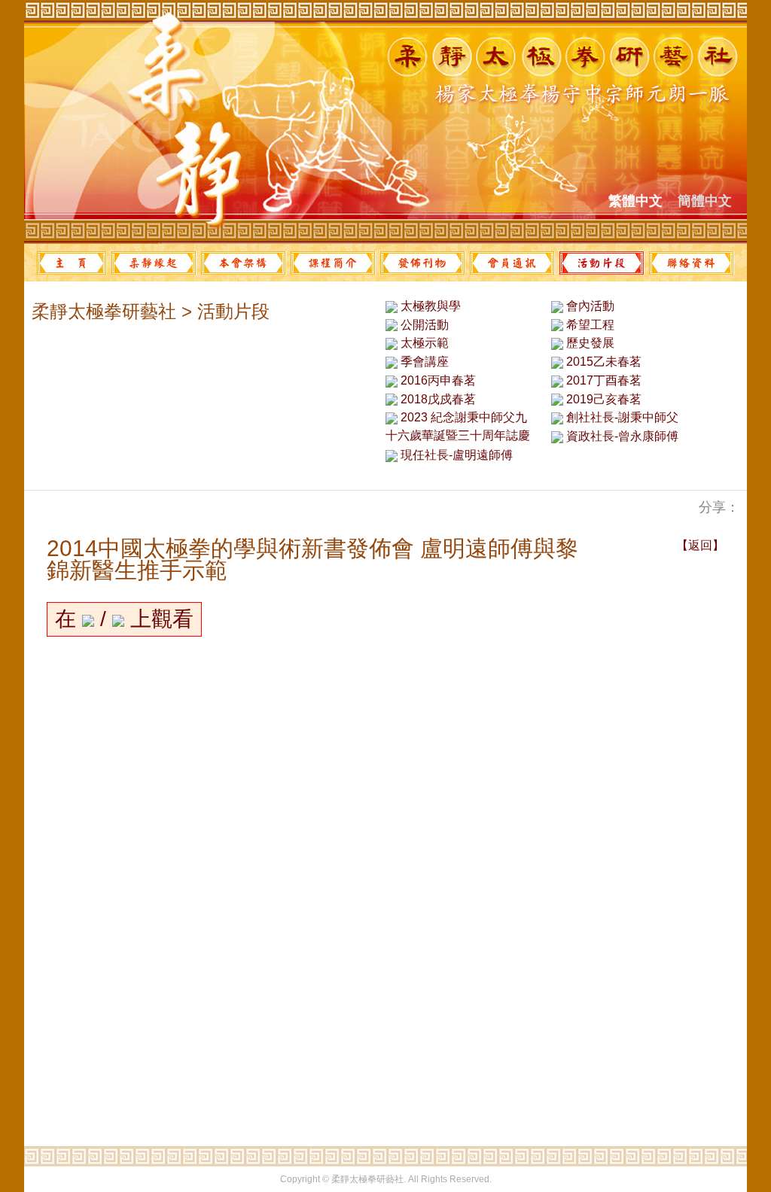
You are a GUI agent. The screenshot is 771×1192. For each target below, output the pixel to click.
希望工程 (588, 324)
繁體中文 (635, 200)
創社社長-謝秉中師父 (620, 417)
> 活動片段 (223, 311)
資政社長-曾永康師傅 (620, 436)
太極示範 (423, 342)
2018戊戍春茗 (437, 399)
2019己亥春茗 (602, 399)
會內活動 (588, 306)
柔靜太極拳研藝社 (104, 311)
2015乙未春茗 (602, 361)
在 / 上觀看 (124, 619)
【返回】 (700, 545)
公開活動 (423, 324)
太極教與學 (429, 306)
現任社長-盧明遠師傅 (455, 455)
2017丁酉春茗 (602, 380)
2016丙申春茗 (437, 380)
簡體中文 (705, 200)
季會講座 (423, 361)
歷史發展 (588, 342)
